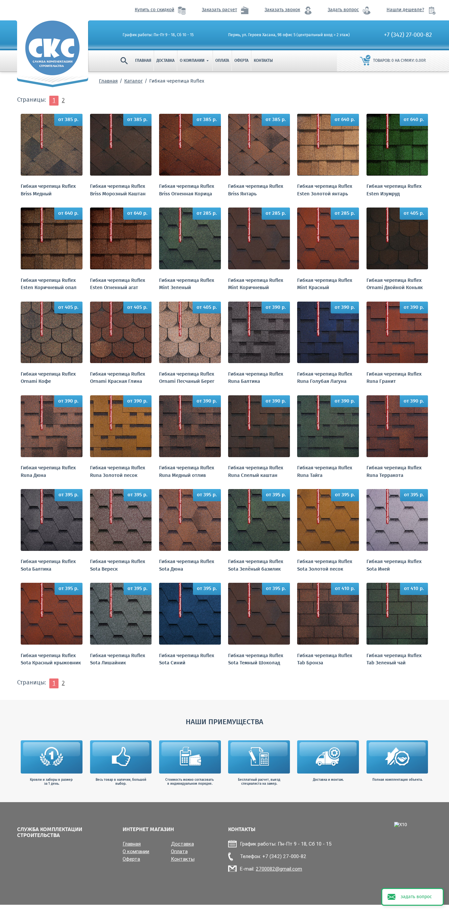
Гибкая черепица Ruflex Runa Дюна (48, 471)
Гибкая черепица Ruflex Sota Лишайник (117, 659)
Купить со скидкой (154, 10)
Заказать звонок (282, 10)
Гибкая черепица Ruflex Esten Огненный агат (117, 284)
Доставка (165, 61)
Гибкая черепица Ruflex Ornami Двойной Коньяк (394, 284)
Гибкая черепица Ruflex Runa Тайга (324, 471)
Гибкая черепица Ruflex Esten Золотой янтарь (324, 190)
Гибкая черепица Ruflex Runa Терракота (394, 471)
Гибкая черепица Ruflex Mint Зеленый (186, 284)
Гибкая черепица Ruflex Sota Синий (186, 659)
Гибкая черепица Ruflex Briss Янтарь (255, 190)
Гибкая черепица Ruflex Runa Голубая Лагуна (324, 378)
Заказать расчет (219, 10)
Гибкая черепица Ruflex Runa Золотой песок (117, 471)
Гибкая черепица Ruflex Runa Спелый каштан (255, 471)
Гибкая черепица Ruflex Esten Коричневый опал (49, 284)
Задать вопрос (343, 10)
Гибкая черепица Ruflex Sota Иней (394, 565)
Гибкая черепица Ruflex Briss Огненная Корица (186, 190)
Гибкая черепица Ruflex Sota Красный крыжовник (51, 659)
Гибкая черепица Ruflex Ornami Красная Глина (117, 378)
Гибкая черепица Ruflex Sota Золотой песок (324, 565)
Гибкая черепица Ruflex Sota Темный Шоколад (255, 659)
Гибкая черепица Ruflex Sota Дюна (186, 565)
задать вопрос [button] (416, 896)
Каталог (133, 81)
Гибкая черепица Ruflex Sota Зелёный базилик (255, 565)
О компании (195, 61)
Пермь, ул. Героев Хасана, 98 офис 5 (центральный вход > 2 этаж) (289, 35)
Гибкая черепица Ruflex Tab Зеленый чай (394, 659)
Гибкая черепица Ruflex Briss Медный (48, 190)
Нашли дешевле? (405, 10)
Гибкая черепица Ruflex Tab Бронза (324, 659)
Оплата (222, 61)
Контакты (263, 61)
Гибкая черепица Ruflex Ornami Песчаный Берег (186, 378)
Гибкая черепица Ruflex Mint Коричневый (255, 284)
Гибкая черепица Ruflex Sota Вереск (117, 565)
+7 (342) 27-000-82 (408, 35)
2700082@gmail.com (279, 869)
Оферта (241, 61)
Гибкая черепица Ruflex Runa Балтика (255, 378)
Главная (143, 61)
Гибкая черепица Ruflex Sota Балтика (48, 565)
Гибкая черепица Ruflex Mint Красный (324, 284)
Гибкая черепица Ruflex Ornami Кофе (48, 378)
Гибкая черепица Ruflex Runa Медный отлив (186, 471)
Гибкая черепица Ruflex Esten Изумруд (394, 190)
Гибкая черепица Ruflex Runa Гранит (394, 378)
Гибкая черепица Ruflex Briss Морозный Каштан (118, 190)
